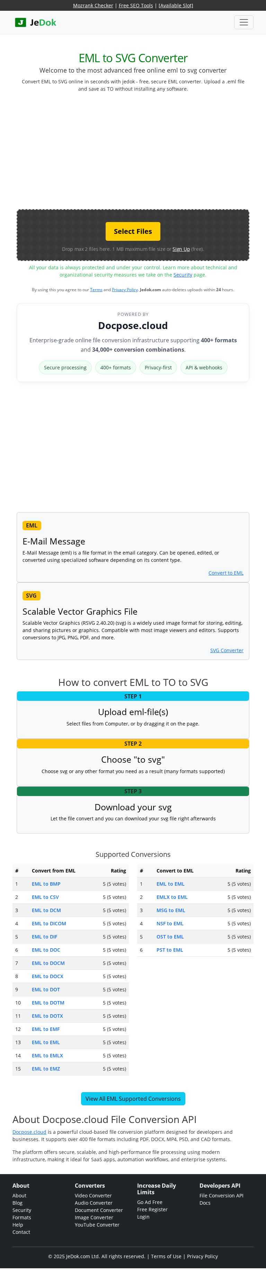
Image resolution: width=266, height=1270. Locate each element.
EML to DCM (46, 910)
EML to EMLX (47, 1055)
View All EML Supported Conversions (133, 1099)
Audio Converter (94, 1202)
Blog (17, 1202)
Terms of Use (166, 1256)
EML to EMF (46, 1029)
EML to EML (46, 1042)
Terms (96, 290)
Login (143, 1216)
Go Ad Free (149, 1202)
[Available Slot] (176, 5)
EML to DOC (46, 950)
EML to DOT (46, 989)
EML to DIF (44, 936)
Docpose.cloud (133, 325)
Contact (21, 1232)
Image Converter (94, 1217)
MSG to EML (171, 910)
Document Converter (99, 1210)
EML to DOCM (48, 963)
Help (17, 1224)
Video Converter (93, 1195)
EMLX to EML (172, 897)
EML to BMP (46, 883)
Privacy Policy (125, 290)
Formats (21, 1217)
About (19, 1195)
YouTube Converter (97, 1224)
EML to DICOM (49, 923)
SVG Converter (226, 650)
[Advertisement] (141, 153)
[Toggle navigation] (244, 22)
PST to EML (170, 950)
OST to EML (170, 936)
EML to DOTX (47, 1016)
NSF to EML (170, 923)
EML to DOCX (47, 976)
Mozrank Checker (93, 5)
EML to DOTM (48, 1002)
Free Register (152, 1209)
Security (183, 274)
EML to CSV (45, 897)
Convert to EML (226, 573)
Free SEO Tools (136, 5)
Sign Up (181, 249)
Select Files (133, 231)
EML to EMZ (46, 1068)
